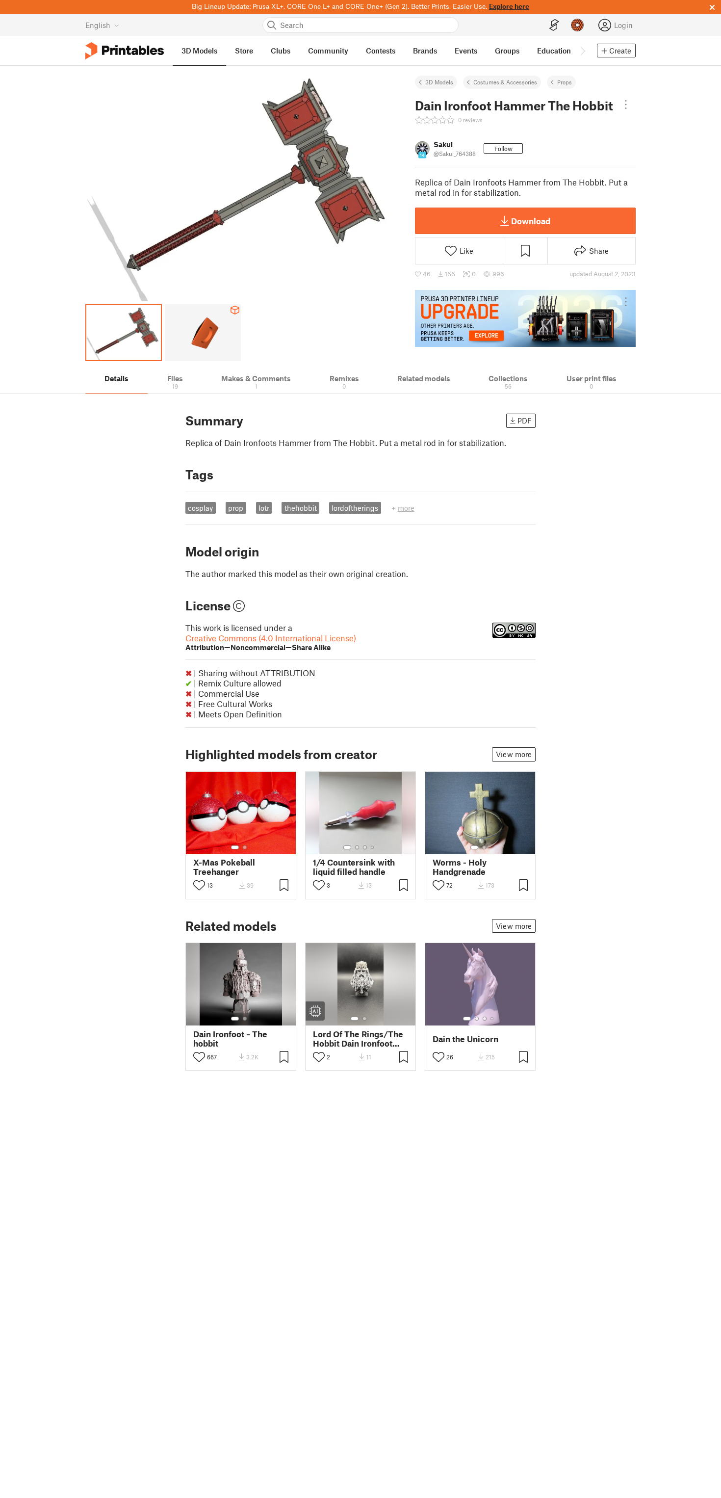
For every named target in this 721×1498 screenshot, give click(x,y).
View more (514, 754)
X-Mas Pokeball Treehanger (224, 867)
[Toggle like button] (199, 885)
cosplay (200, 507)
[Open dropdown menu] (626, 104)
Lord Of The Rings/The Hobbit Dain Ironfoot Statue (358, 1038)
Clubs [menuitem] (280, 50)
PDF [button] (524, 420)
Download (530, 221)
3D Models (439, 82)
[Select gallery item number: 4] (373, 847)
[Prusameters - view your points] (577, 25)
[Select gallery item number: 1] (235, 847)
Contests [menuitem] (380, 50)
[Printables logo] (124, 50)
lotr (263, 507)
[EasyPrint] (554, 25)
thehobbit (300, 507)
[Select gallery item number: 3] (365, 847)
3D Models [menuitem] (199, 50)
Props (564, 82)
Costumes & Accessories (505, 82)
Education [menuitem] (554, 50)
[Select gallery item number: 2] (245, 847)
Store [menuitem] (244, 50)
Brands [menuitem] (425, 50)
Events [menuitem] (466, 50)
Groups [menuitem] (507, 50)
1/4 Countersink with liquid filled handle (354, 867)
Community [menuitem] (328, 50)
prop (235, 507)
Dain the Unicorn (465, 1039)
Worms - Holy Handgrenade (460, 867)
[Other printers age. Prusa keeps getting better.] (525, 318)
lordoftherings (355, 507)
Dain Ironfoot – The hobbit (230, 1038)
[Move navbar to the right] (582, 50)
